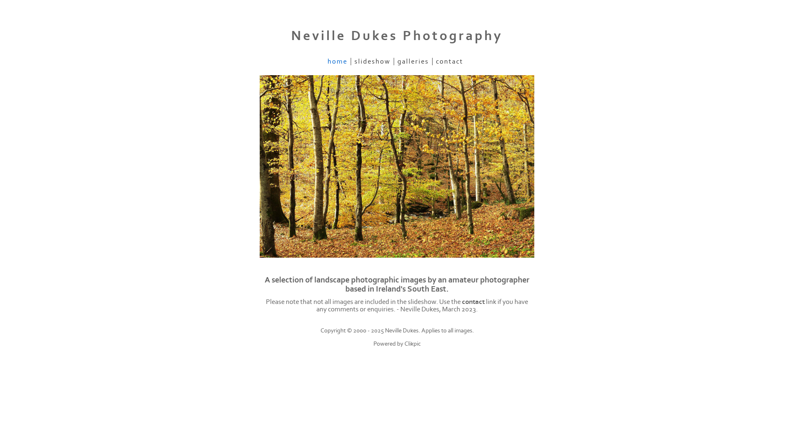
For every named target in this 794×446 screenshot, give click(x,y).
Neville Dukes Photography (397, 36)
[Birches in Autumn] (397, 166)
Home (337, 61)
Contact (449, 61)
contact (473, 302)
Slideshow (372, 61)
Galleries (413, 61)
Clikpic (412, 343)
